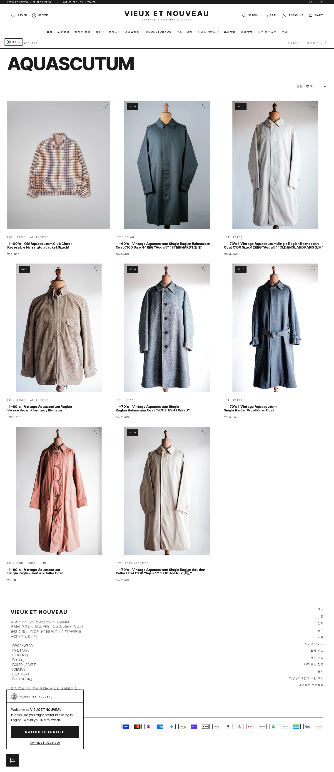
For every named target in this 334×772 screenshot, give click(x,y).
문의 (320, 671)
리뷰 (320, 637)
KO (312, 2)
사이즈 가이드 (314, 643)
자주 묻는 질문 (313, 664)
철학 (320, 623)
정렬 (299, 86)
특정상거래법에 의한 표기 (306, 678)
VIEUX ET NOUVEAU (167, 15)
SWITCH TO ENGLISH (45, 732)
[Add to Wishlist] (105, 105)
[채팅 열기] (12, 760)
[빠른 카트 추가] (104, 224)
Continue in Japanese (45, 742)
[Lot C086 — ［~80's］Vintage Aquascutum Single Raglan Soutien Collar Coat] (58, 491)
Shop (320, 609)
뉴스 (320, 630)
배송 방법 (317, 657)
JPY (323, 2)
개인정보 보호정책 (311, 685)
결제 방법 (317, 650)
